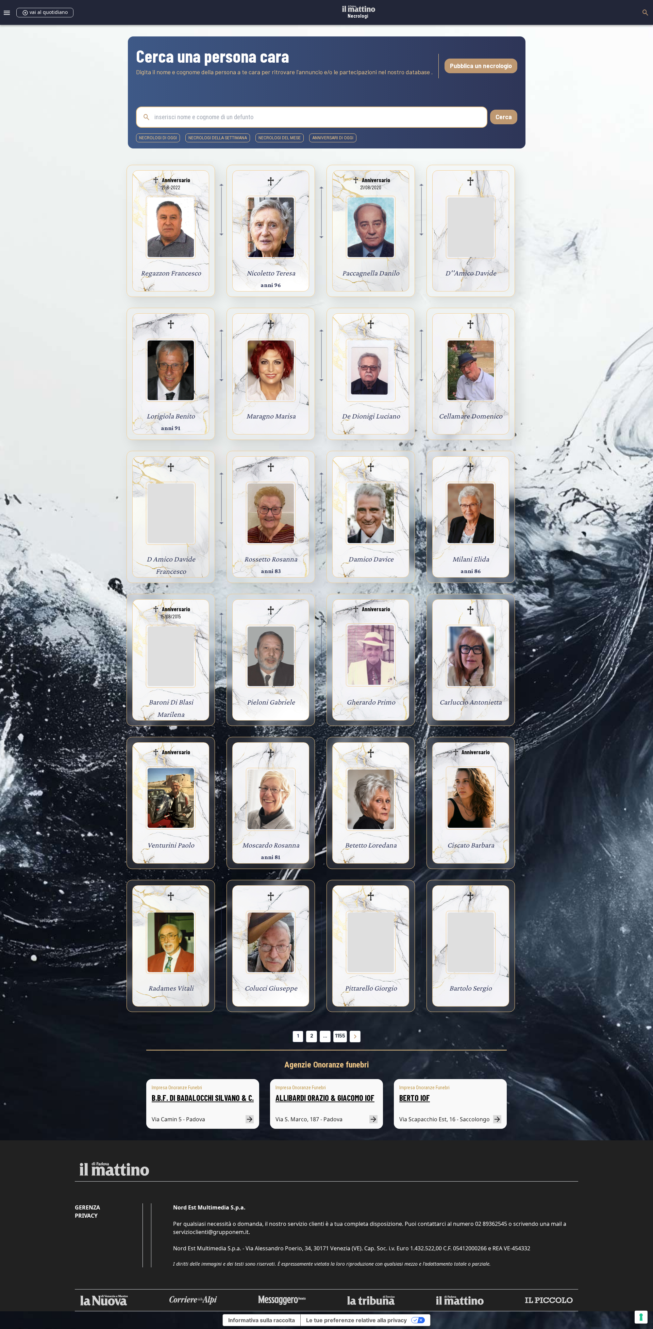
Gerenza (87, 1207)
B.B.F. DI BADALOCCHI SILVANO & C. (203, 1098)
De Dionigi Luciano (371, 416)
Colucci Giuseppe (271, 988)
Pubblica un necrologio (481, 65)
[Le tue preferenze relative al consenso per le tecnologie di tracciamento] (641, 1317)
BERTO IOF (414, 1098)
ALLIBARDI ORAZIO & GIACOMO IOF (324, 1098)
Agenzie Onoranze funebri (326, 1065)
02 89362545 (491, 1224)
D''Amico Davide (470, 273)
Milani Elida (470, 559)
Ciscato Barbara (470, 845)
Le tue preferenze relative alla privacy (356, 1320)
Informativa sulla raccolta (261, 1320)
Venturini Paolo (170, 845)
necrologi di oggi (158, 138)
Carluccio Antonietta (470, 702)
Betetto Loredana (371, 845)
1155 (340, 1036)
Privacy (86, 1215)
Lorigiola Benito (171, 416)
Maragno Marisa (271, 416)
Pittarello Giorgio (371, 988)
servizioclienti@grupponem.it (211, 1232)
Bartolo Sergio (470, 988)
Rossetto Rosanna (270, 559)
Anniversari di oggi (332, 138)
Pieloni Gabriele (271, 702)
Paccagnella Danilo (370, 273)
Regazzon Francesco (171, 273)
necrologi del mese (279, 138)
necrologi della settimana (217, 138)
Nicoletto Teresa (271, 273)
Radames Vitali (171, 988)
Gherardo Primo (371, 702)
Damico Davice (371, 559)
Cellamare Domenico (470, 416)
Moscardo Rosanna (270, 845)
